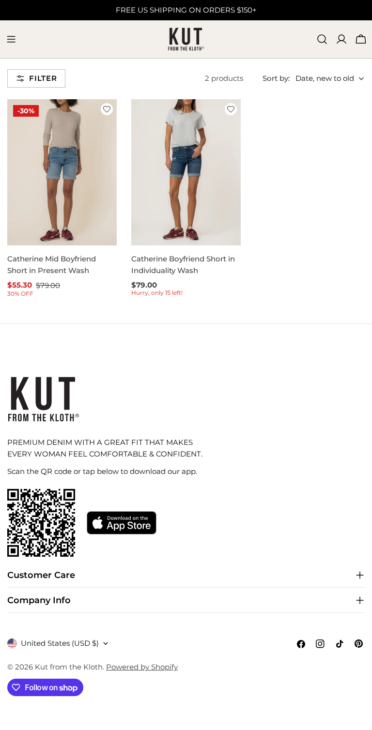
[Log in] (341, 39)
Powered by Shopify (142, 666)
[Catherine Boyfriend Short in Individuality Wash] (186, 172)
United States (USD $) (60, 643)
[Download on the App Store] (121, 522)
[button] (107, 109)
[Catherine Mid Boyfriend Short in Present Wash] (62, 172)
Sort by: (276, 78)
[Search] (322, 39)
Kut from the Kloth (69, 666)
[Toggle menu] (11, 39)
